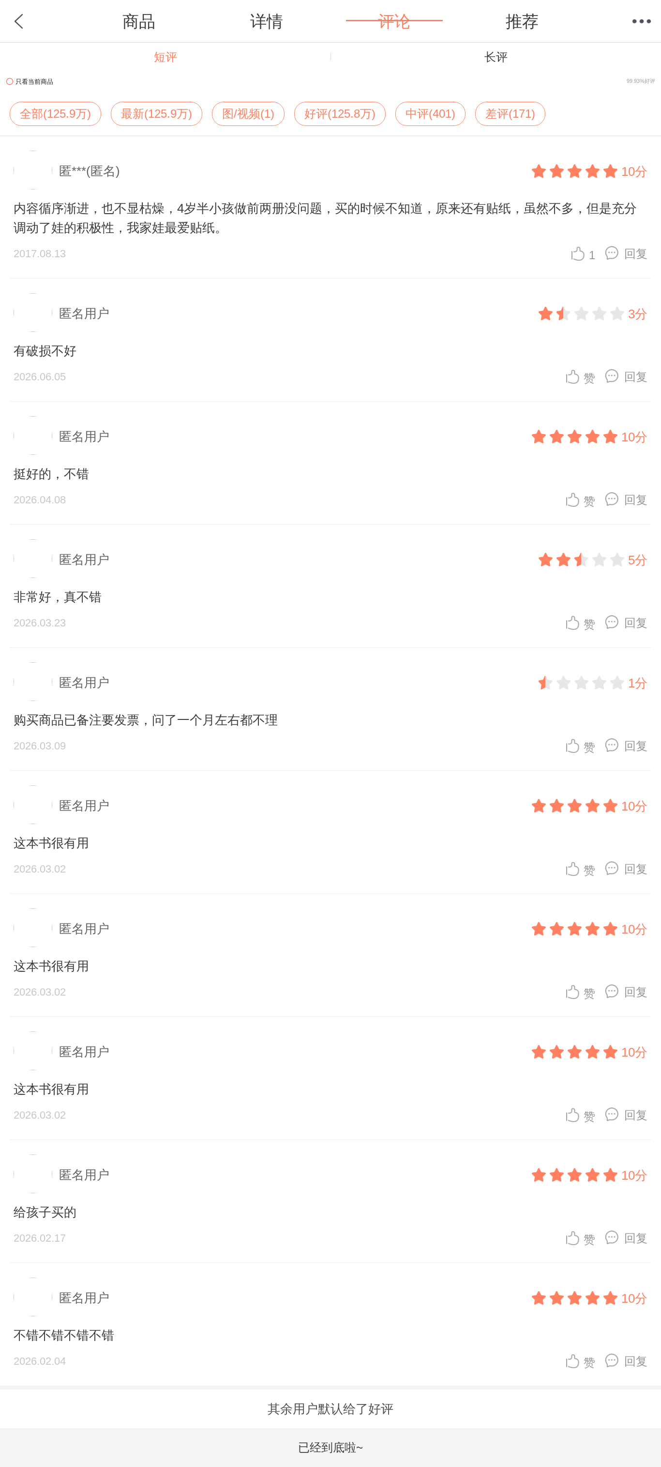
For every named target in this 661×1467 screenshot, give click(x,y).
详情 (266, 21)
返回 (19, 21)
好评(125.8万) (340, 113)
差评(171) (510, 113)
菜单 (641, 21)
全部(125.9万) (55, 113)
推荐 (522, 21)
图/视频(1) (248, 113)
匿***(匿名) (89, 171)
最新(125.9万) (156, 113)
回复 (635, 253)
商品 (138, 21)
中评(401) (430, 113)
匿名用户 (84, 313)
